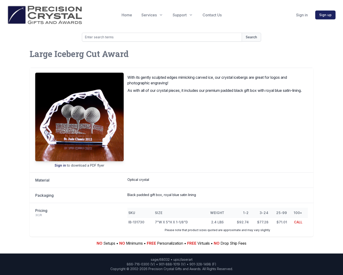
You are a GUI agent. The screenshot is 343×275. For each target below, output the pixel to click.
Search (251, 37)
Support (180, 15)
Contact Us (212, 15)
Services (149, 15)
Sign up (325, 15)
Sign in (302, 15)
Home (127, 15)
